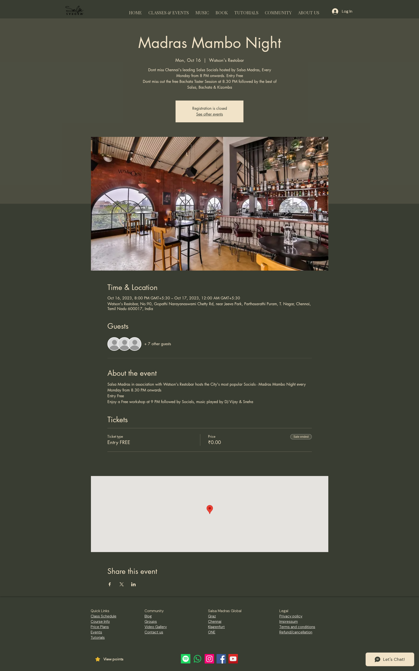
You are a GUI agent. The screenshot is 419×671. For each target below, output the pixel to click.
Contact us (154, 632)
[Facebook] (221, 658)
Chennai (214, 621)
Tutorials (98, 637)
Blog (148, 616)
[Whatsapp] (197, 658)
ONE (211, 632)
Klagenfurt (216, 626)
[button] (168, 10)
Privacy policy (290, 616)
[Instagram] (209, 658)
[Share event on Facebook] (109, 584)
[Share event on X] (121, 584)
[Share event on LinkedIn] (133, 584)
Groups (151, 621)
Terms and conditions (297, 626)
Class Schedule (103, 616)
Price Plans (100, 626)
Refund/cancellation (295, 632)
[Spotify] (185, 658)
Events (96, 632)
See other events (209, 114)
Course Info (100, 621)
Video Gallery (156, 626)
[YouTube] (233, 658)
